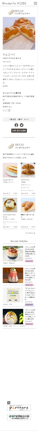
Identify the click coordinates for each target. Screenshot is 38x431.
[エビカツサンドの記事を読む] (10, 171)
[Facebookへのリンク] (16, 125)
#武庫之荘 (12, 263)
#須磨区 (23, 219)
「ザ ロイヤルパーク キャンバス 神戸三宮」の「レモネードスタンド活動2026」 (30, 293)
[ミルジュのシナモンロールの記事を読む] (10, 206)
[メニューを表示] (35, 3)
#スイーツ (16, 326)
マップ (5, 110)
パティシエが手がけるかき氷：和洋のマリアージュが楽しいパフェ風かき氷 (30, 314)
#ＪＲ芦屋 (11, 219)
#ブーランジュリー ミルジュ (10, 223)
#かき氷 (22, 326)
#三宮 (10, 304)
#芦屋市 (5, 219)
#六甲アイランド (26, 185)
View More (29, 233)
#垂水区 (13, 119)
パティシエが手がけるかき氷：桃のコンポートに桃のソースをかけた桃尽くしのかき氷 (30, 274)
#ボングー (11, 182)
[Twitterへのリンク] (21, 125)
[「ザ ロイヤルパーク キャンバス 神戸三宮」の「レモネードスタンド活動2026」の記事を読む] (13, 295)
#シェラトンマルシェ (27, 190)
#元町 (10, 326)
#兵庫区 (5, 182)
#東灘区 (23, 182)
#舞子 (20, 119)
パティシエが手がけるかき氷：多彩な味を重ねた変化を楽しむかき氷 (30, 251)
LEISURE (29, 305)
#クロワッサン (25, 187)
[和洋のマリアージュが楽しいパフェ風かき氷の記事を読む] (13, 316)
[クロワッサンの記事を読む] (28, 171)
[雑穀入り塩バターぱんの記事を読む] (28, 206)
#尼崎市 (5, 263)
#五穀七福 (29, 219)
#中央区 (5, 304)
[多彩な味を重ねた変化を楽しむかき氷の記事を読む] (13, 253)
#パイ (26, 119)
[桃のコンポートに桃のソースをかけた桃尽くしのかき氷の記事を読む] (13, 275)
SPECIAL (29, 261)
